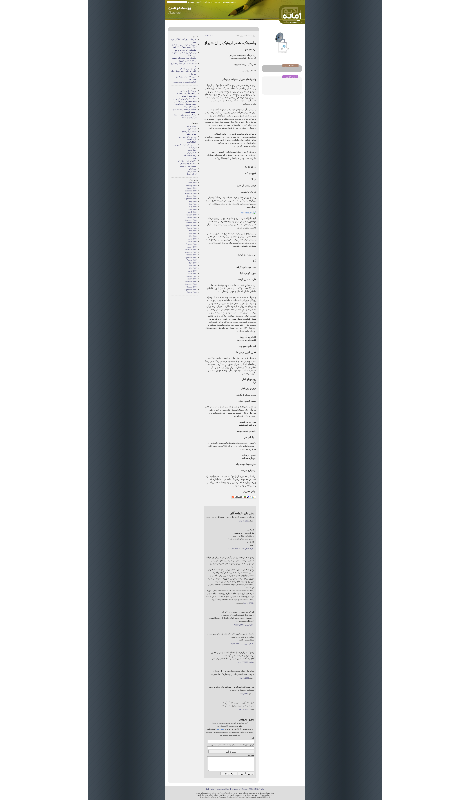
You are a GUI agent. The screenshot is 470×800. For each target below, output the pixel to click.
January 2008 (191, 247)
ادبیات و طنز (191, 134)
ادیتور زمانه (220, 729)
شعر (194, 158)
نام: (252, 738)
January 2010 (191, 188)
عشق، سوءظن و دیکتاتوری (186, 104)
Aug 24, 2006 (248, 603)
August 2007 (191, 260)
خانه (262, 789)
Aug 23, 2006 (244, 521)
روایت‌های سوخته (189, 107)
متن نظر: (250, 755)
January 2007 (191, 279)
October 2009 (191, 196)
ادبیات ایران (191, 126)
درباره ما (229, 789)
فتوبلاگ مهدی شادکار (188, 69)
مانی (251, 662)
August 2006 (191, 292)
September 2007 (190, 258)
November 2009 (190, 193)
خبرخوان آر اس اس (212, 2)
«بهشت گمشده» (190, 112)
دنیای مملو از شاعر (189, 96)
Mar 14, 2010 (243, 709)
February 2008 (191, 244)
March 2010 (192, 183)
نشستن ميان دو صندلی (187, 166)
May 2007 (192, 268)
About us (237, 789)
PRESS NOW (254, 789)
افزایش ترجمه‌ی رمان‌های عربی (184, 109)
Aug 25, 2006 (234, 644)
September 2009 (190, 199)
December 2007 (190, 249)
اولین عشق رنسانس (188, 91)
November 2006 (190, 284)
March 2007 (192, 273)
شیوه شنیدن (220, 789)
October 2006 (191, 287)
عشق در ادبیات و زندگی (187, 161)
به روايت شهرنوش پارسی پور (184, 145)
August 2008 (191, 228)
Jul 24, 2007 (243, 694)
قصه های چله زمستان (188, 163)
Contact (244, 789)
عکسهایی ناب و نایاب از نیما (185, 50)
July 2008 (192, 231)
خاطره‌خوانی (191, 150)
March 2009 (192, 212)
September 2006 (190, 290)
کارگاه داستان (191, 174)
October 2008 (191, 223)
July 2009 (192, 201)
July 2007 (192, 263)
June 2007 (192, 265)
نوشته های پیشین (229, 2)
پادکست (199, 2)
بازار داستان (191, 139)
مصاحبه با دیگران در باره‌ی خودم (184, 99)
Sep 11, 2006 (244, 678)
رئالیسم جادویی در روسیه (186, 93)
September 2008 (190, 225)
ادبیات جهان (191, 129)
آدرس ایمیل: (249, 744)
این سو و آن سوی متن (187, 137)
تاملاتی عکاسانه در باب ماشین (184, 82)
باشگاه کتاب (191, 142)
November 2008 (190, 220)
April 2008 (192, 239)
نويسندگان (192, 169)
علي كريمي (249, 625)
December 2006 (190, 282)
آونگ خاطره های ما (246, 549)
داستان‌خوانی (191, 153)
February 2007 (191, 276)
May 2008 (192, 236)
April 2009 (192, 209)
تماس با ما (210, 789)
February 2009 (191, 215)
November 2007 (190, 252)
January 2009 (191, 217)
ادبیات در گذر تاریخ (189, 131)
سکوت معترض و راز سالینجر (185, 101)
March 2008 (192, 241)
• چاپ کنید (208, 35)
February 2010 (191, 185)
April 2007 (192, 271)
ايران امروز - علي (247, 644)
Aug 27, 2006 (243, 662)
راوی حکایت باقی (189, 155)
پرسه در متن (191, 171)
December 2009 (190, 191)
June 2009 (192, 204)
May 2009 (192, 207)
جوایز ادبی (192, 147)
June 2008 (192, 234)
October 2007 (191, 255)
